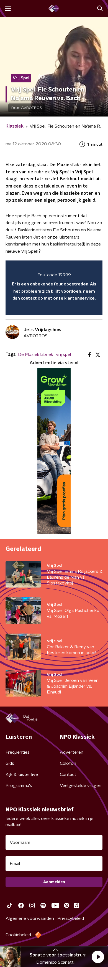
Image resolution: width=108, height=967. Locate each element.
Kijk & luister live (22, 774)
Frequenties (18, 752)
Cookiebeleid (18, 935)
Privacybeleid (70, 918)
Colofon (68, 763)
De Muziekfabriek (35, 354)
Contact (68, 774)
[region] (54, 287)
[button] (98, 957)
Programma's (19, 785)
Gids (10, 763)
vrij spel (63, 354)
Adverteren (71, 752)
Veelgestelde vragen (80, 785)
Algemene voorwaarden (30, 918)
